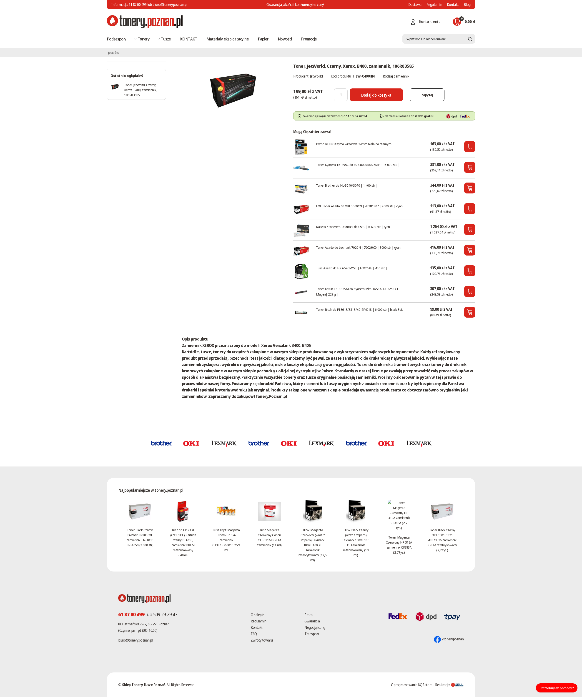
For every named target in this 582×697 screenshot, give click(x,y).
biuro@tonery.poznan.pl (135, 640)
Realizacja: (443, 684)
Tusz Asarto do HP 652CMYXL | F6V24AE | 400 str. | (351, 268)
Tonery (144, 39)
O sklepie (257, 614)
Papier (263, 39)
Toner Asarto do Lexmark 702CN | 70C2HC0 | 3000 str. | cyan (358, 247)
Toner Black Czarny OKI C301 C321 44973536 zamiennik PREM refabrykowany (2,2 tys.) (442, 540)
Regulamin (434, 4)
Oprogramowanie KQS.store (411, 684)
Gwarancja (312, 621)
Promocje (309, 39)
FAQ (254, 633)
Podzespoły (116, 39)
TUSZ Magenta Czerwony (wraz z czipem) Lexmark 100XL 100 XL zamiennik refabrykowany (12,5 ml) (312, 545)
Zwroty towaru (262, 640)
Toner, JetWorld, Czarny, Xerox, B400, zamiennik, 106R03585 (140, 90)
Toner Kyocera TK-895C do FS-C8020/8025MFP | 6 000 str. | (357, 164)
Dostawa (414, 4)
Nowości (285, 39)
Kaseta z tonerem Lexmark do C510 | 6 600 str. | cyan (353, 226)
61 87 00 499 (137, 4)
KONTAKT (188, 39)
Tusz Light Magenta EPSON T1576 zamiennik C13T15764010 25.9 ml (226, 540)
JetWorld (316, 76)
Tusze (166, 39)
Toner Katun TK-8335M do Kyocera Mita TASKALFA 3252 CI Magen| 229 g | (357, 291)
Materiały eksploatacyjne (227, 39)
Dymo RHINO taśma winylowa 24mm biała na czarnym (353, 144)
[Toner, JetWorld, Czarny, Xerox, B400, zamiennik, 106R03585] (233, 89)
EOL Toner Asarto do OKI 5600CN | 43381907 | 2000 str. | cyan (359, 206)
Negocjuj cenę (314, 627)
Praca (308, 614)
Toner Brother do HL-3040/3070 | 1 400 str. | (346, 185)
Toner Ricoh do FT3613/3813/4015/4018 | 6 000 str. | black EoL (359, 309)
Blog (467, 4)
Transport (311, 633)
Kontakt (453, 4)
